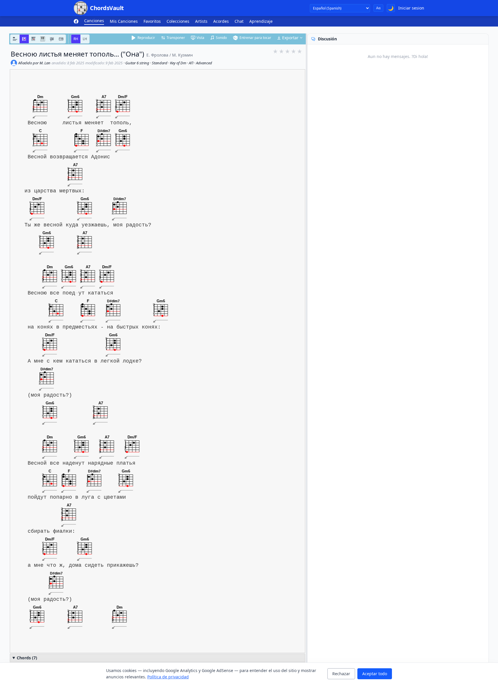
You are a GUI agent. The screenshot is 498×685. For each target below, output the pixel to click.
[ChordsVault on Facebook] (76, 21)
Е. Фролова (157, 55)
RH (75, 38)
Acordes (221, 21)
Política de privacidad (168, 677)
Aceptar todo (374, 673)
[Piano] (42, 39)
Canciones (94, 20)
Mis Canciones (124, 21)
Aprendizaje (261, 21)
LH (85, 38)
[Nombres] (15, 39)
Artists (201, 21)
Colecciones (178, 21)
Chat (239, 21)
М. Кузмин (182, 55)
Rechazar (341, 673)
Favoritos (152, 21)
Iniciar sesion (411, 8)
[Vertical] (33, 39)
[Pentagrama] (51, 39)
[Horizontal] (24, 39)
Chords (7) (27, 657)
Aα (378, 7)
